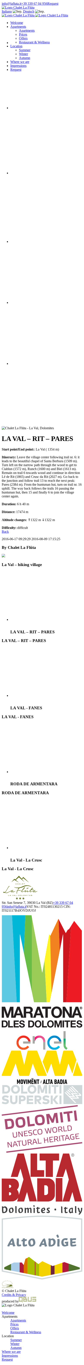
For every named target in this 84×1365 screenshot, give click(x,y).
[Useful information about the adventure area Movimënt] (42, 1083)
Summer (24, 50)
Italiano (7, 11)
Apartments (18, 26)
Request (52, 3)
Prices (23, 34)
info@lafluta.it (11, 3)
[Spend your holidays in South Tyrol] (42, 1278)
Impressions (18, 66)
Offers (23, 38)
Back (5, 531)
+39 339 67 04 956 (34, 3)
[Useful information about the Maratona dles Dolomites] (42, 1048)
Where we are (19, 62)
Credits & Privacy (14, 1295)
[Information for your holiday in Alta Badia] (42, 1213)
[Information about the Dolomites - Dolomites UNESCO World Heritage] (42, 1151)
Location (16, 46)
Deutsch (28, 11)
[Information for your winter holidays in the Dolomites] (42, 1103)
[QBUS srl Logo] (27, 1301)
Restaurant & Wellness (25, 1332)
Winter (23, 54)
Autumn (24, 58)
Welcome (16, 23)
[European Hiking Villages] (8, 1287)
